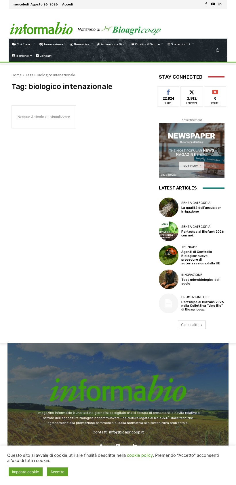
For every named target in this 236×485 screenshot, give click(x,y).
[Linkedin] (219, 4)
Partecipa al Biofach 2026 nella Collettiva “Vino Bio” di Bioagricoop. (202, 305)
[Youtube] (213, 4)
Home (17, 75)
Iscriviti (215, 91)
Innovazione (191, 274)
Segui (192, 91)
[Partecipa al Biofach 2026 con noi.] (168, 231)
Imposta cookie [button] (25, 471)
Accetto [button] (57, 471)
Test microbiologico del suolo (200, 281)
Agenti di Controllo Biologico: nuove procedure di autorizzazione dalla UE (200, 257)
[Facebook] (206, 4)
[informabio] (118, 378)
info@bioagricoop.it (126, 432)
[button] (217, 50)
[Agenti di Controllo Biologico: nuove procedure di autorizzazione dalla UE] (168, 255)
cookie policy (140, 455)
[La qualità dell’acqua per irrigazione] (168, 207)
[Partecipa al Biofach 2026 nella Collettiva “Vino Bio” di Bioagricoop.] (168, 303)
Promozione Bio (195, 297)
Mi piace (168, 91)
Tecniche (189, 247)
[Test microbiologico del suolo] (168, 279)
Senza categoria (195, 202)
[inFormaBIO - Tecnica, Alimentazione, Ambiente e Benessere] (41, 23)
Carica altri (190, 324)
